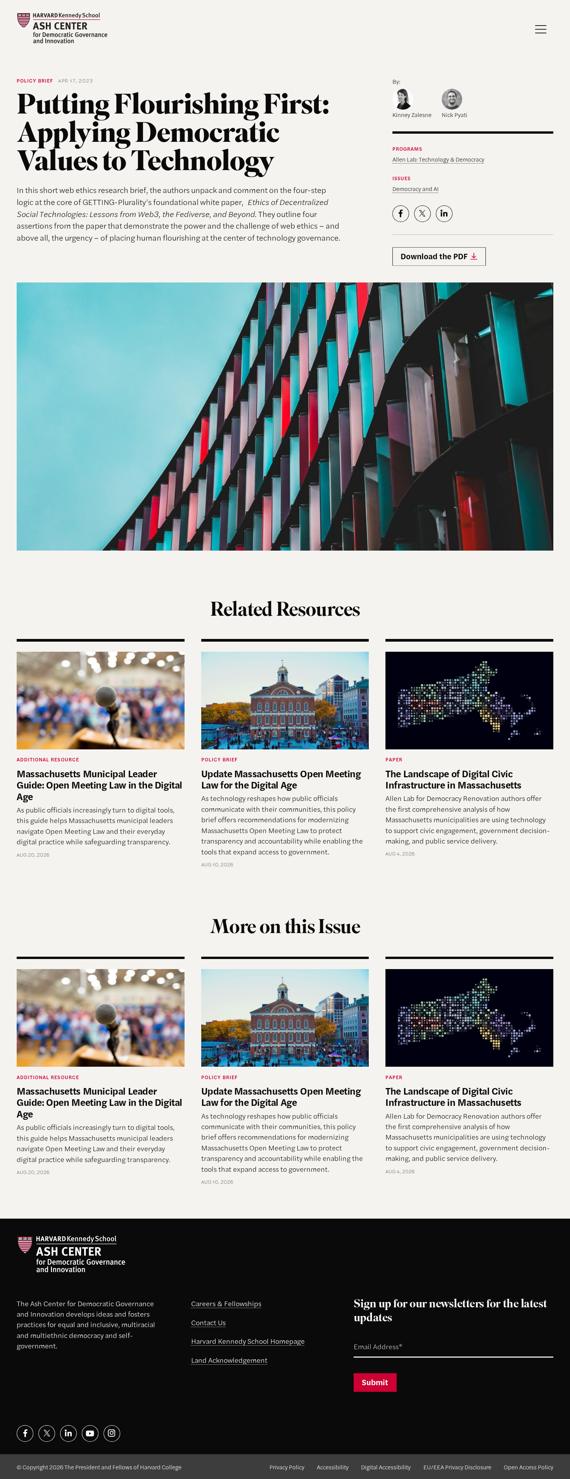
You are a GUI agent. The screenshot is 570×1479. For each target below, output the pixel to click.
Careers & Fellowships (226, 1303)
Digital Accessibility (386, 1467)
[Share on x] (422, 213)
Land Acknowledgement (229, 1360)
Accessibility (333, 1467)
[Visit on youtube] (90, 1433)
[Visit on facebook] (25, 1433)
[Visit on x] (46, 1433)
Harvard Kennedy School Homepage (248, 1341)
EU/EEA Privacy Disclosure (457, 1467)
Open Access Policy (528, 1467)
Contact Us (208, 1322)
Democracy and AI (415, 188)
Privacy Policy (286, 1467)
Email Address (368, 1337)
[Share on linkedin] (444, 213)
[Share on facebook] (400, 213)
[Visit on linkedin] (68, 1433)
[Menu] (540, 29)
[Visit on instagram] (112, 1433)
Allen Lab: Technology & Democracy (438, 159)
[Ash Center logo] (62, 28)
